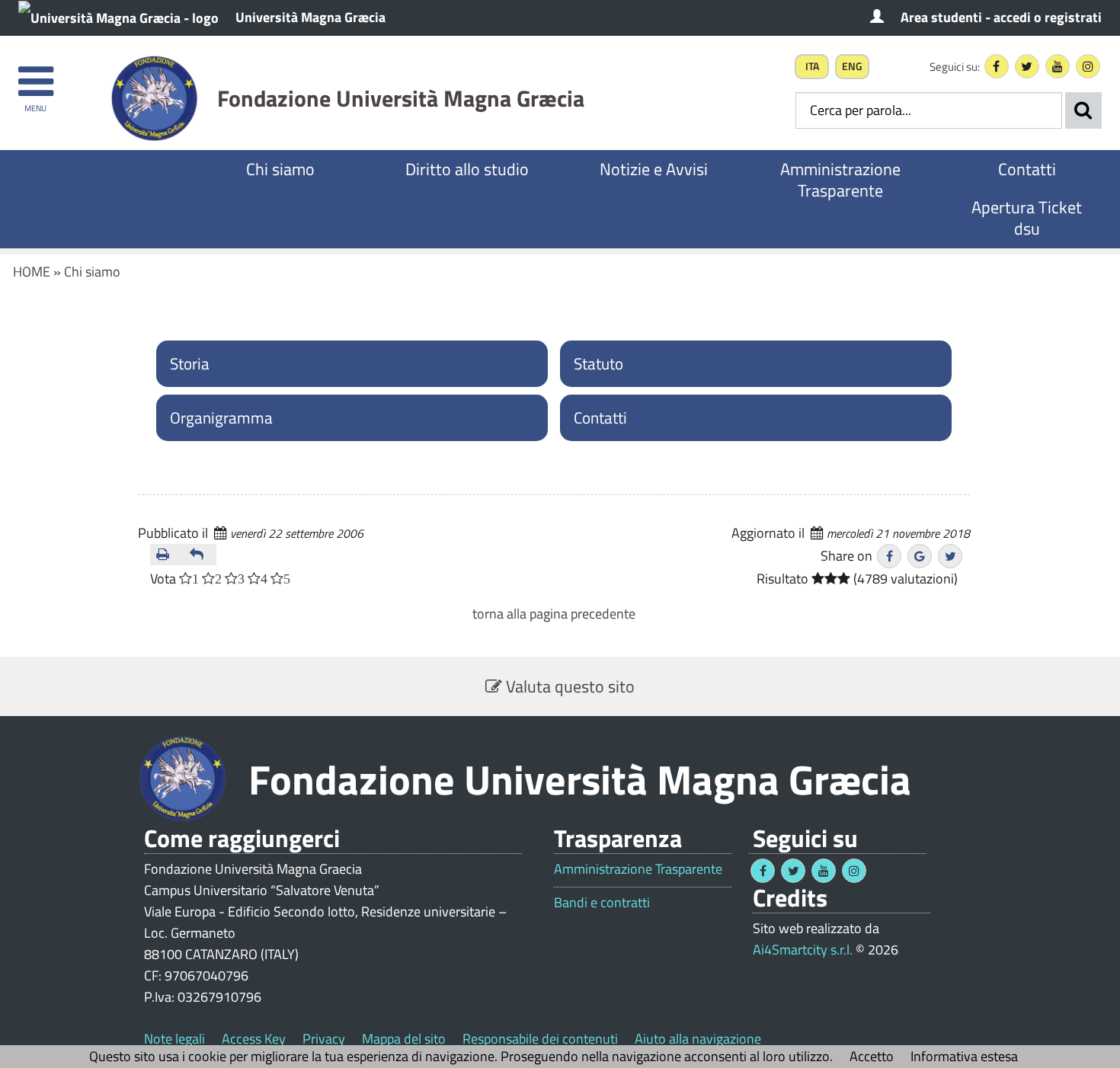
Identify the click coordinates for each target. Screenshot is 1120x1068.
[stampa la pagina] (167, 554)
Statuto (598, 363)
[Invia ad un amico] (200, 554)
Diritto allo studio (467, 169)
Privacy (323, 1038)
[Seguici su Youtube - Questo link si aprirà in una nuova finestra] (1057, 66)
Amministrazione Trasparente (840, 180)
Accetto (872, 1056)
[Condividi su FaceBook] (889, 556)
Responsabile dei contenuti (540, 1038)
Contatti (1027, 169)
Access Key (254, 1038)
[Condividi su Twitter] (950, 556)
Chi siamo (280, 169)
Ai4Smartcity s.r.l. (803, 949)
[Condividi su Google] (919, 556)
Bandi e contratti (602, 902)
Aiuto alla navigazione (698, 1038)
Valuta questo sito (568, 686)
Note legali (174, 1038)
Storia (190, 363)
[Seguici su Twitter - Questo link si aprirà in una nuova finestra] (1027, 66)
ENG (852, 66)
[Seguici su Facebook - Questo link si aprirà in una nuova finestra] (996, 66)
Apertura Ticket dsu (1026, 218)
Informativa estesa (964, 1056)
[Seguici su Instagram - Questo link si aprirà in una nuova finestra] (1088, 66)
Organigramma (221, 417)
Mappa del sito (404, 1038)
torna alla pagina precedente (553, 613)
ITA (812, 66)
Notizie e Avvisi (654, 169)
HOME (31, 271)
